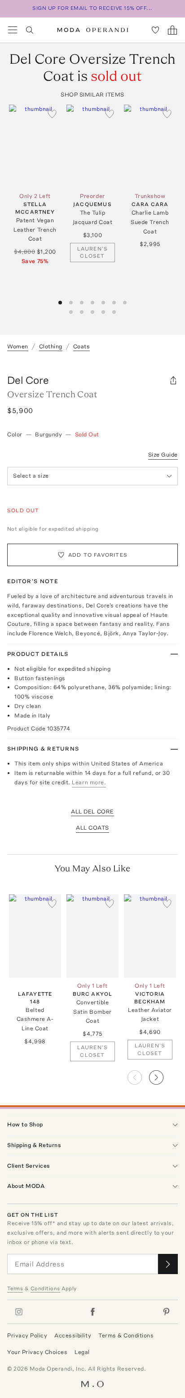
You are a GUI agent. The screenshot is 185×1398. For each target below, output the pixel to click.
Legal (82, 1352)
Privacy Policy (27, 1335)
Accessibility (72, 1335)
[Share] (173, 380)
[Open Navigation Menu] (12, 30)
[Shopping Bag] (172, 30)
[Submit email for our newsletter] (168, 1264)
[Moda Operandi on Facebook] (92, 1311)
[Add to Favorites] (52, 113)
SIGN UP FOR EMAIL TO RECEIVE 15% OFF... (92, 8)
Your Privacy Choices (37, 1352)
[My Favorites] (155, 30)
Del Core (28, 380)
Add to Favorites (98, 555)
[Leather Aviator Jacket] (150, 936)
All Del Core (92, 811)
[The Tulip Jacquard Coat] (92, 146)
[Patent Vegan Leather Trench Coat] (35, 146)
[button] (163, 1075)
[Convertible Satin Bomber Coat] (92, 936)
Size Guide (163, 454)
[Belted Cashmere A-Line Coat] (35, 936)
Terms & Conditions (126, 1335)
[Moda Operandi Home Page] (92, 30)
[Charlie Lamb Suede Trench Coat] (150, 146)
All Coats (92, 827)
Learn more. (89, 782)
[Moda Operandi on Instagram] (18, 1311)
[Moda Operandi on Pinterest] (166, 1311)
